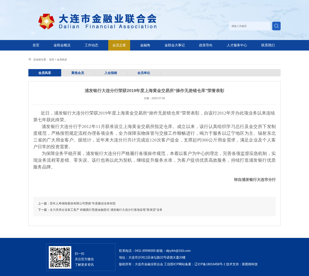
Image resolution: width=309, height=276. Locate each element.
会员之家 (119, 45)
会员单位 (143, 73)
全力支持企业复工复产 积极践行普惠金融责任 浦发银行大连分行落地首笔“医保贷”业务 (106, 209)
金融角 (145, 45)
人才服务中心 (237, 45)
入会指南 (110, 73)
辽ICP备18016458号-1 (209, 264)
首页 (36, 45)
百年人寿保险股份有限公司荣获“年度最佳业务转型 (83, 203)
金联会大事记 (175, 45)
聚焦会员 (77, 73)
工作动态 (91, 45)
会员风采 (62, 59)
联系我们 (268, 45)
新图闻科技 (250, 264)
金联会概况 (62, 45)
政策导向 (206, 45)
